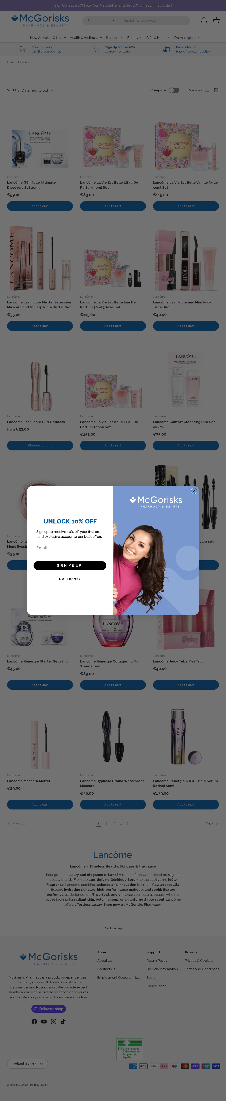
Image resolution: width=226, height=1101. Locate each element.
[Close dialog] (194, 490)
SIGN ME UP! (70, 565)
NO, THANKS (70, 578)
